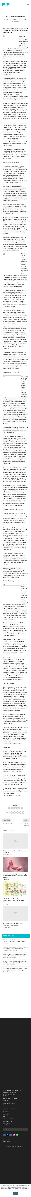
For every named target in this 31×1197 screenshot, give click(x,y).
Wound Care (12, 971)
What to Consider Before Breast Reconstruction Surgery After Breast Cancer (13, 900)
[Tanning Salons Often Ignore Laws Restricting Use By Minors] (15, 913)
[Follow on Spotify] (17, 1135)
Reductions (12, 964)
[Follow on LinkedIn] (10, 1135)
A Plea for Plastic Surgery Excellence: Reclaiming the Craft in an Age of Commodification (15, 947)
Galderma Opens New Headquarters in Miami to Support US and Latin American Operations (15, 955)
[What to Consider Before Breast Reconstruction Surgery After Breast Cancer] (15, 888)
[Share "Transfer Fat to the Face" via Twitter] (12, 808)
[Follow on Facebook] (4, 1135)
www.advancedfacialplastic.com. (12, 743)
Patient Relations (13, 950)
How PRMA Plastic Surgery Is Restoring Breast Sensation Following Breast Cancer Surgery (15, 875)
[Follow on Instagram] (14, 1135)
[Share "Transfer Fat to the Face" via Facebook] (9, 808)
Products (12, 943)
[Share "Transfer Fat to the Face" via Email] (18, 808)
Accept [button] (15, 1193)
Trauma (23, 19)
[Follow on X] (7, 1135)
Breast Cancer (17, 19)
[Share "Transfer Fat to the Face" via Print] (21, 808)
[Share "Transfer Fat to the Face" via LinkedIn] (15, 808)
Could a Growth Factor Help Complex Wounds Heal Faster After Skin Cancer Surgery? (15, 969)
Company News (13, 957)
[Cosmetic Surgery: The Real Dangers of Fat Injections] (15, 841)
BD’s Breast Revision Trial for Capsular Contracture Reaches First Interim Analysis (14, 940)
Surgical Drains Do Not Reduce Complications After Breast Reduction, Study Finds (15, 962)
